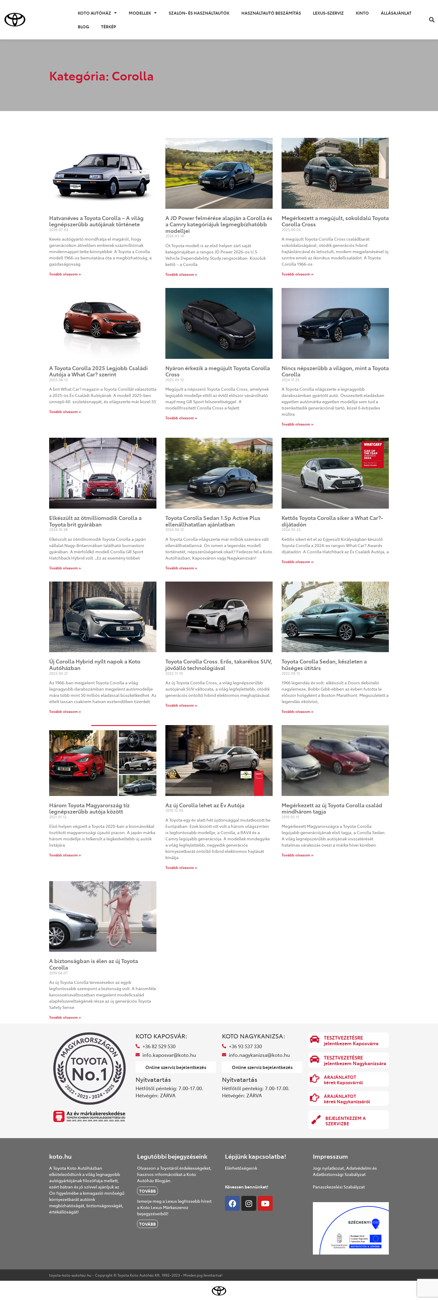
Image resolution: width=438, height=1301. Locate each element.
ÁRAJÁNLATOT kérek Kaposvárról (343, 1079)
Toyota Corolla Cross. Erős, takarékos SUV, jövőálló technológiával (218, 664)
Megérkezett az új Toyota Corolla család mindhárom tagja (332, 808)
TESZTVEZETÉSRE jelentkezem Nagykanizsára (355, 1060)
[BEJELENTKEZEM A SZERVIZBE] (316, 1119)
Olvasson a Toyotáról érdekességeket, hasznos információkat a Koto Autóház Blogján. (174, 1174)
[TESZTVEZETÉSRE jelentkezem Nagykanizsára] (314, 1059)
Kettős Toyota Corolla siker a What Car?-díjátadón (332, 521)
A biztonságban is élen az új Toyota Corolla (93, 964)
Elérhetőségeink (241, 1168)
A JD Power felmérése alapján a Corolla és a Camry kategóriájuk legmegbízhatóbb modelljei (218, 224)
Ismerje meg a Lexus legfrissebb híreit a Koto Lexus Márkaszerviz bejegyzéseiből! (174, 1207)
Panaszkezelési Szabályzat (339, 1187)
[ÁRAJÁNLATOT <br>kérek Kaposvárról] (314, 1078)
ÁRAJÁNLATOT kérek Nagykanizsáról (347, 1098)
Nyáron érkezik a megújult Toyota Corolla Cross (217, 371)
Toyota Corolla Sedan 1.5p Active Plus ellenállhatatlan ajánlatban (212, 521)
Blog (83, 26)
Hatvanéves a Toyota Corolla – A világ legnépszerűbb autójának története (96, 221)
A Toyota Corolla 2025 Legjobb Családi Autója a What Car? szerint (98, 371)
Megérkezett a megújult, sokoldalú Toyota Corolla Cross (335, 221)
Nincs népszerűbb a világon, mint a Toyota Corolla (335, 371)
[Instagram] (248, 1203)
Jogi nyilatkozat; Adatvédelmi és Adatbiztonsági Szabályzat (345, 1171)
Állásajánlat (396, 13)
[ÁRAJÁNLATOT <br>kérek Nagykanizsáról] (314, 1097)
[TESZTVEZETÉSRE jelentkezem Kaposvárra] (314, 1039)
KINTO (362, 13)
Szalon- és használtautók (199, 13)
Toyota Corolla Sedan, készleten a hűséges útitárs (324, 664)
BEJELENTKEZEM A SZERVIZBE (345, 1121)
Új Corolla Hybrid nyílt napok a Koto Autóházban (94, 664)
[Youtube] (265, 1203)
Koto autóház (94, 13)
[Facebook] (232, 1203)
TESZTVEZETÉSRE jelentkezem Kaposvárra (351, 1040)
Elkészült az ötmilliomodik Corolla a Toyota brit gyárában (95, 521)
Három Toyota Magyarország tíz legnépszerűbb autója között (89, 808)
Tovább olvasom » (65, 273)
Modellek (140, 13)
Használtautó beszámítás (271, 13)
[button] (432, 20)
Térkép (108, 26)
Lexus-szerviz (328, 13)
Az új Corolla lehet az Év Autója (204, 805)
